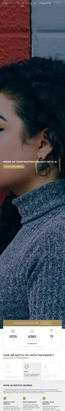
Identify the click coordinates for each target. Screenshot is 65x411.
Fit (26, 3)
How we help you (59, 3)
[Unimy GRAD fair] (45, 3)
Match (23, 3)
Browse (18, 3)
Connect (35, 3)
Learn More (45, 323)
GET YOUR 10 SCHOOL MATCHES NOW (14, 166)
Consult (30, 3)
